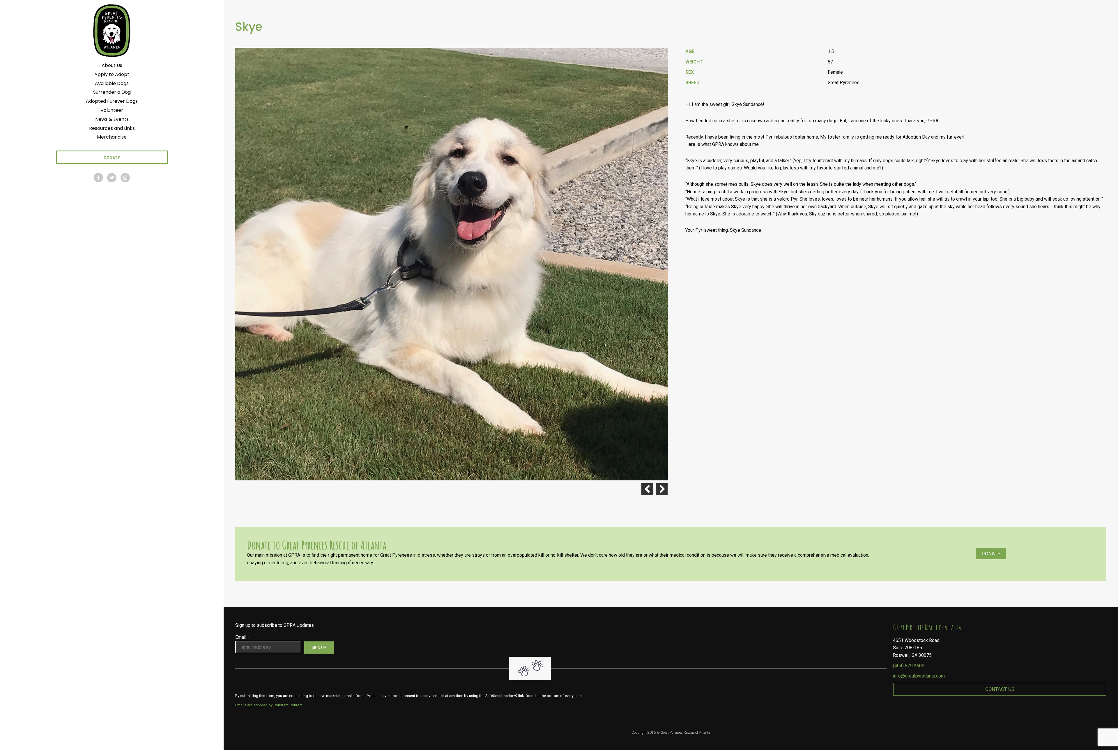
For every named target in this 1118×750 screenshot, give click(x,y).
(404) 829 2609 (908, 665)
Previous (647, 489)
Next (662, 489)
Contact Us (999, 689)
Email (242, 637)
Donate (991, 553)
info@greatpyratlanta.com (919, 676)
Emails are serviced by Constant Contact (269, 705)
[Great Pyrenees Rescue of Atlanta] (111, 30)
